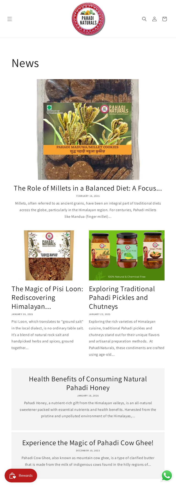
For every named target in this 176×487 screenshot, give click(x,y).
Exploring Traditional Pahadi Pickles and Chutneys (122, 297)
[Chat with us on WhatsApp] (167, 476)
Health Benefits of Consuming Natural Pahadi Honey (88, 383)
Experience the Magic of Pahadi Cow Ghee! (88, 442)
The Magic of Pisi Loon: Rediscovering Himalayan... (47, 297)
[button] (10, 19)
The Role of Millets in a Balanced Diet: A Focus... (88, 188)
